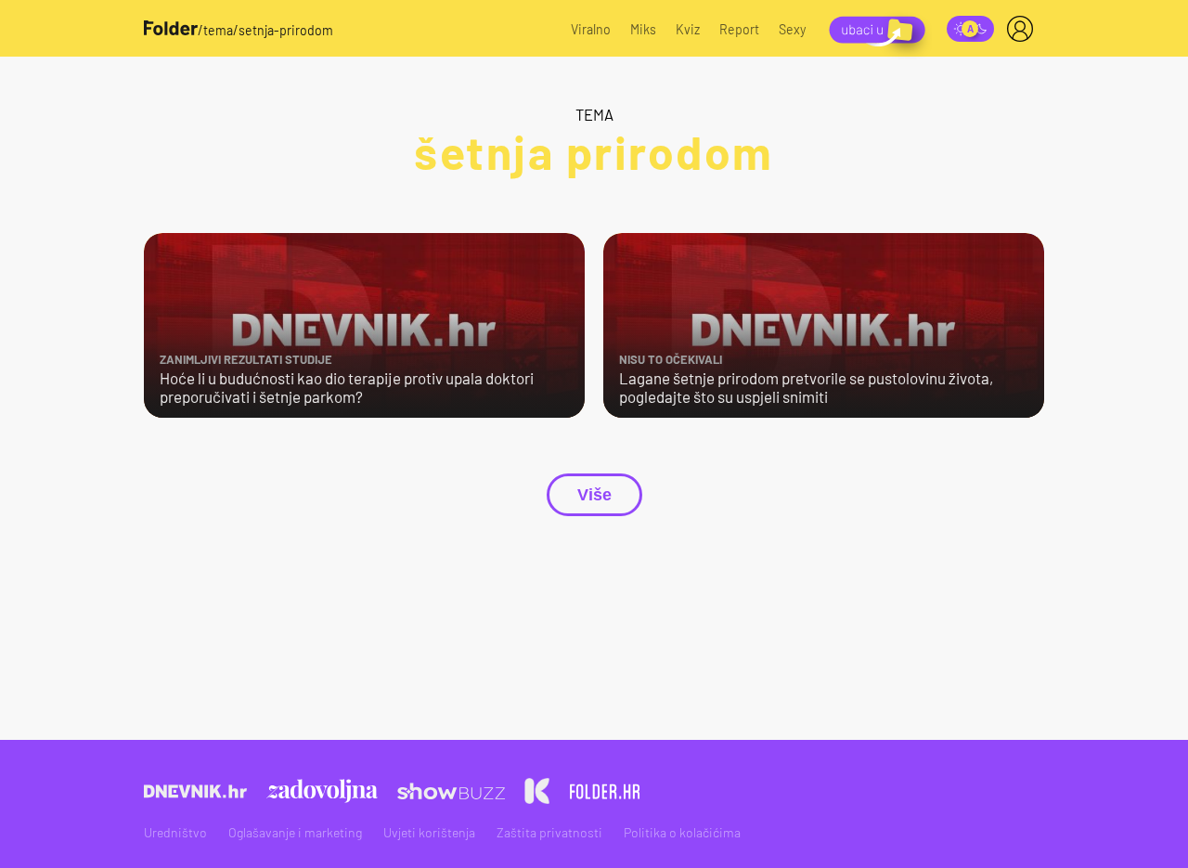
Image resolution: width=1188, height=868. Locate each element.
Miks (643, 29)
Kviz (688, 29)
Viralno (591, 29)
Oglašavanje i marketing (295, 832)
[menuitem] (1023, 28)
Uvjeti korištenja (429, 832)
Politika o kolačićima (682, 832)
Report (739, 29)
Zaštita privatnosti (549, 832)
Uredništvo (175, 832)
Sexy (793, 29)
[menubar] (1023, 28)
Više (594, 495)
